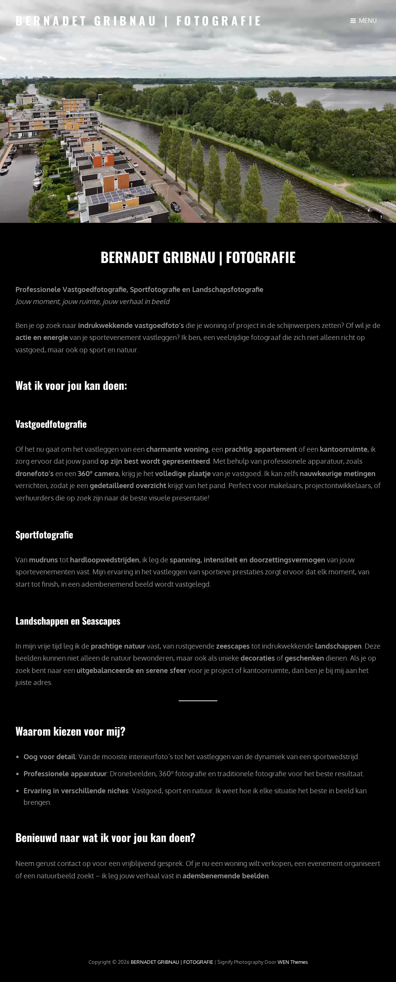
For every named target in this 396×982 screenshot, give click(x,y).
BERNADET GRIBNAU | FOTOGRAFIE (139, 20)
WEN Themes (293, 962)
